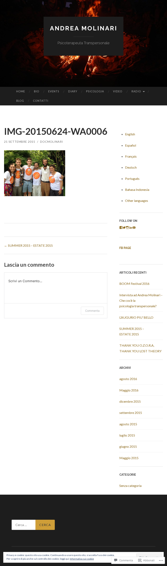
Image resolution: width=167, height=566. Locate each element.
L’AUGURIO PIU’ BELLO (136, 317)
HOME (20, 91)
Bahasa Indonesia (137, 189)
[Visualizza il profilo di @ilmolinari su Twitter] (124, 227)
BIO (36, 91)
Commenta (92, 310)
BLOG (20, 100)
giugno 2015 (128, 446)
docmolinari (51, 141)
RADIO (136, 91)
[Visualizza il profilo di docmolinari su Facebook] (121, 227)
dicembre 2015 (130, 401)
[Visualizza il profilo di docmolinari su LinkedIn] (130, 227)
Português (132, 178)
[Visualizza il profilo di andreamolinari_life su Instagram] (127, 227)
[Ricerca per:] (33, 525)
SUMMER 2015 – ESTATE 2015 (28, 245)
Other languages (136, 200)
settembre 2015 (130, 413)
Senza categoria (130, 486)
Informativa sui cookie (82, 558)
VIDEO (117, 91)
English (130, 134)
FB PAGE (125, 248)
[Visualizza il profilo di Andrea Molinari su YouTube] (134, 227)
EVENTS (53, 91)
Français (131, 156)
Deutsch (131, 167)
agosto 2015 (128, 424)
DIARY (72, 91)
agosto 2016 (128, 379)
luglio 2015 (127, 435)
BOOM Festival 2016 (134, 283)
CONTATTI (40, 100)
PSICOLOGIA (95, 91)
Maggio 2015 (128, 458)
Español (130, 145)
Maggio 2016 (128, 390)
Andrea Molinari (83, 28)
